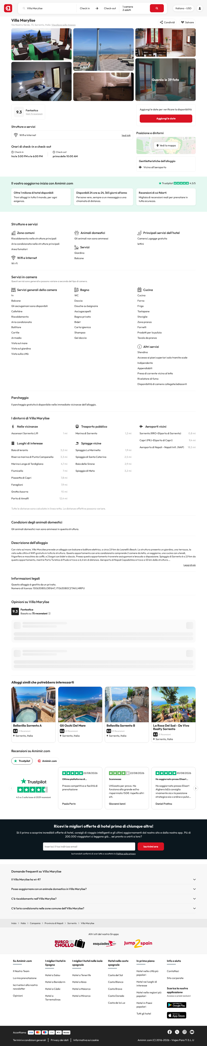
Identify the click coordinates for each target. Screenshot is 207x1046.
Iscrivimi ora (150, 846)
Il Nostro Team (21, 971)
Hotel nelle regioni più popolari (148, 994)
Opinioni (18, 995)
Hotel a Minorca (81, 995)
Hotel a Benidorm (55, 981)
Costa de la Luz (116, 1002)
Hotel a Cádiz (52, 988)
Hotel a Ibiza (79, 981)
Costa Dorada (116, 995)
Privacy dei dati (60, 1040)
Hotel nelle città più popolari (147, 972)
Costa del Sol (115, 975)
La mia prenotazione (25, 978)
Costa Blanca (115, 981)
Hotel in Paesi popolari (144, 1004)
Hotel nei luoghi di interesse (146, 983)
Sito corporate (175, 978)
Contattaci (173, 971)
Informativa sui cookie (86, 1040)
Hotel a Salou (52, 975)
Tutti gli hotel (143, 1013)
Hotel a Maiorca (81, 988)
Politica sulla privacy (126, 853)
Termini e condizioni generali (29, 1040)
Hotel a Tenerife (81, 975)
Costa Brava (115, 988)
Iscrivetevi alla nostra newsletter (25, 986)
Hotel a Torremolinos (52, 997)
